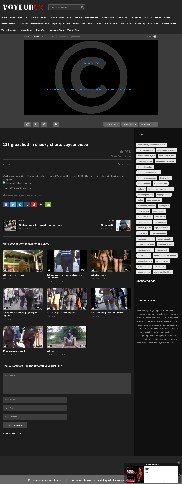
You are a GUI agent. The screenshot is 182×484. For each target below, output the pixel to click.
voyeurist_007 (53, 366)
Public (98, 24)
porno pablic (164, 206)
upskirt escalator (164, 239)
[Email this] (48, 204)
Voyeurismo (26, 30)
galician (141, 189)
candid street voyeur (146, 156)
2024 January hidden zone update (151, 145)
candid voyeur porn (167, 156)
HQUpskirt (23, 24)
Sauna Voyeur (110, 24)
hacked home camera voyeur (160, 189)
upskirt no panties (165, 244)
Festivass (122, 17)
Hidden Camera (162, 17)
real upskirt (160, 217)
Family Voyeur (108, 17)
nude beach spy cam (146, 206)
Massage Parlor (57, 30)
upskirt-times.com (158, 233)
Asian (12, 17)
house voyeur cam (145, 195)
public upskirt (143, 211)
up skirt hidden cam (146, 244)
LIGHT (149, 36)
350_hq (50, 351)
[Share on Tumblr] (27, 204)
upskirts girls (162, 250)
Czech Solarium (74, 17)
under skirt (142, 233)
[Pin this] (34, 204)
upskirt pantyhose (145, 250)
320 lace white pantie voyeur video (108, 313)
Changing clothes (145, 161)
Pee (90, 24)
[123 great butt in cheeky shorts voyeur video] (23, 261)
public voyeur (158, 211)
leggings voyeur (163, 195)
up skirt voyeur (162, 261)
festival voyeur (36, 195)
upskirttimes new (145, 261)
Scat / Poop (125, 24)
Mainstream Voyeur (39, 24)
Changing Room (56, 17)
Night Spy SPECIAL (61, 24)
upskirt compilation (145, 239)
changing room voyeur (165, 161)
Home (4, 17)
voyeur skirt (159, 267)
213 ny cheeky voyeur (13, 275)
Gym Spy (148, 17)
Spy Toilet (153, 24)
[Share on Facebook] (6, 204)
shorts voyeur (160, 222)
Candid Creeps (38, 17)
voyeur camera (144, 267)
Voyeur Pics (73, 30)
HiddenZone (41, 30)
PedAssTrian (79, 24)
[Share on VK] (41, 204)
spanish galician (144, 228)
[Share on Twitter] (13, 204)
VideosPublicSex (9, 30)
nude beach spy (153, 200)
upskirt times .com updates (165, 256)
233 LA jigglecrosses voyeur (60, 313)
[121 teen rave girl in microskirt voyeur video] (33, 225)
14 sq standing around (14, 351)
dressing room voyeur (147, 178)
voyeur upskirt (144, 272)
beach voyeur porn (145, 150)
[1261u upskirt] (100, 225)
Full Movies (135, 17)
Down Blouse (91, 17)
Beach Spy (23, 17)
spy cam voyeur (161, 228)
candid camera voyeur (166, 150)
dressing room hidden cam (149, 172)
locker (140, 200)
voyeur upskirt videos (163, 272)
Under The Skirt (168, 24)
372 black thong (98, 275)
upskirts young (144, 256)
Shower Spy (139, 24)
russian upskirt (144, 222)
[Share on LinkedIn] (20, 204)
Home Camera (8, 24)
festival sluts (25, 195)
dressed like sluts (13, 195)
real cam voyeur (144, 217)
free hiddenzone (160, 184)
